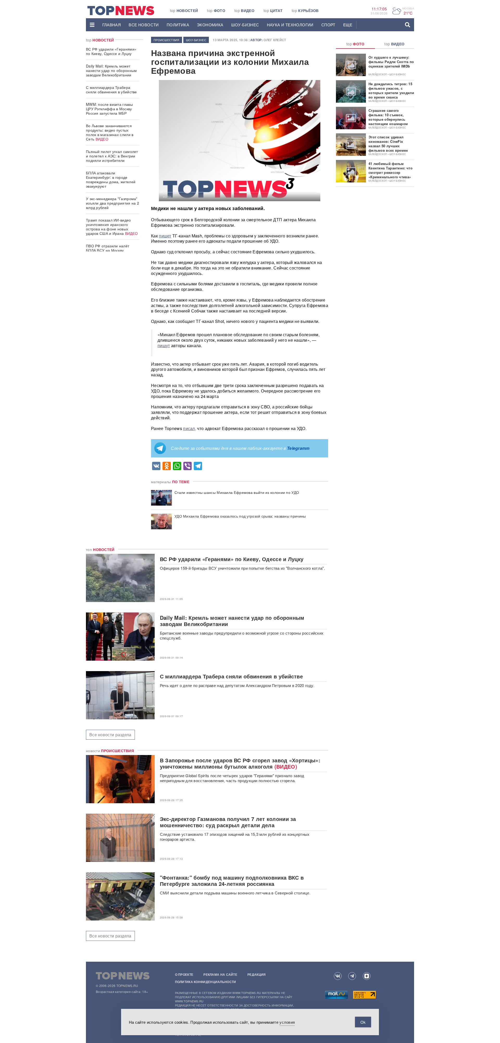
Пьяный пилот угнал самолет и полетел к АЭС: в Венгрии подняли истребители (112, 156)
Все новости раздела (110, 735)
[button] (92, 24)
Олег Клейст (275, 40)
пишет (165, 236)
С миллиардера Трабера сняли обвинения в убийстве (111, 89)
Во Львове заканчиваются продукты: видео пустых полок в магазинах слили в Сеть (110, 132)
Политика (178, 24)
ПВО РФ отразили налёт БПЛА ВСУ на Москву (107, 248)
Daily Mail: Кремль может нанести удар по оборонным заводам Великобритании (111, 70)
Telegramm (298, 448)
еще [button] (347, 24)
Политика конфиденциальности (205, 981)
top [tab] (355, 43)
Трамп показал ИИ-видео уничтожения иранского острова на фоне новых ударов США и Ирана (112, 226)
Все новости (144, 24)
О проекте (184, 974)
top (184, 10)
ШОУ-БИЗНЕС (245, 24)
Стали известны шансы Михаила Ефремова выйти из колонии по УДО (236, 492)
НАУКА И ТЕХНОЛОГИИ (290, 24)
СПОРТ (328, 24)
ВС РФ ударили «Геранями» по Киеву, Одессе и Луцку (111, 51)
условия (287, 1022)
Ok (363, 1022)
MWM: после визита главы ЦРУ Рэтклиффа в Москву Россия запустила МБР (109, 109)
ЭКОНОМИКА (210, 24)
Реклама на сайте (220, 974)
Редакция (256, 974)
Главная (111, 24)
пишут (164, 345)
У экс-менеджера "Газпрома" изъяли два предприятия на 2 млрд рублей (112, 203)
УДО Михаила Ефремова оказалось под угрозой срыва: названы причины (240, 516)
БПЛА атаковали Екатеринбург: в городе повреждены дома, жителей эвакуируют (110, 179)
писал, (189, 428)
